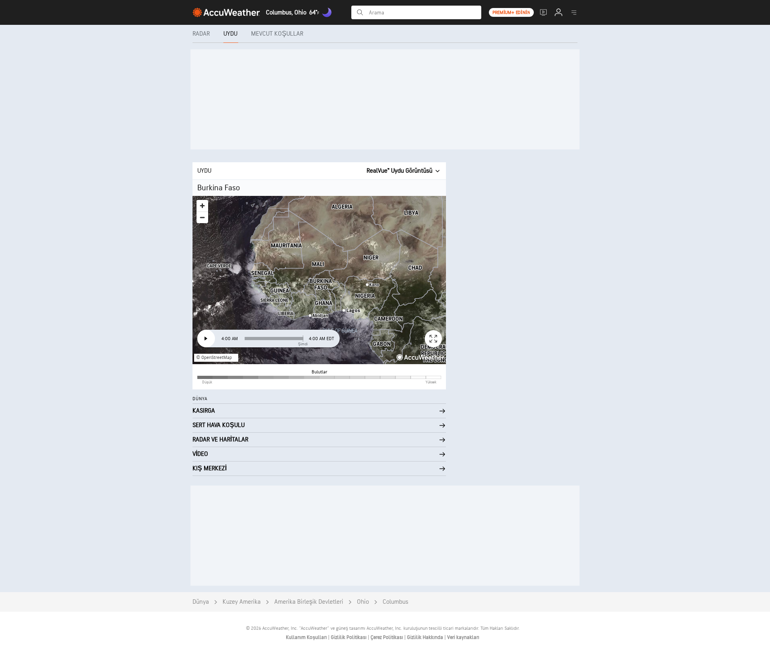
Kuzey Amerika (242, 602)
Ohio (363, 602)
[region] (319, 280)
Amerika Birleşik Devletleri (308, 602)
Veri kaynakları (463, 637)
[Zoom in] (202, 206)
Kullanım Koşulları (307, 637)
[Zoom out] (202, 217)
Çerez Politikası (387, 637)
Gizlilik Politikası (349, 637)
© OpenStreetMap (214, 358)
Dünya (200, 602)
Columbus (395, 602)
